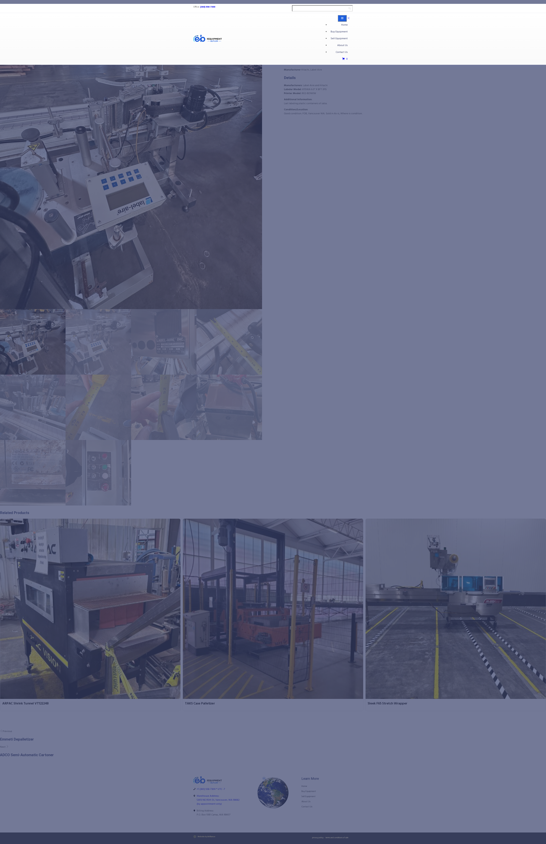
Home (344, 25)
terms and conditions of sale (337, 837)
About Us (342, 45)
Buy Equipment (339, 32)
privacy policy (317, 837)
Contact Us (342, 52)
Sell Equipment (339, 39)
